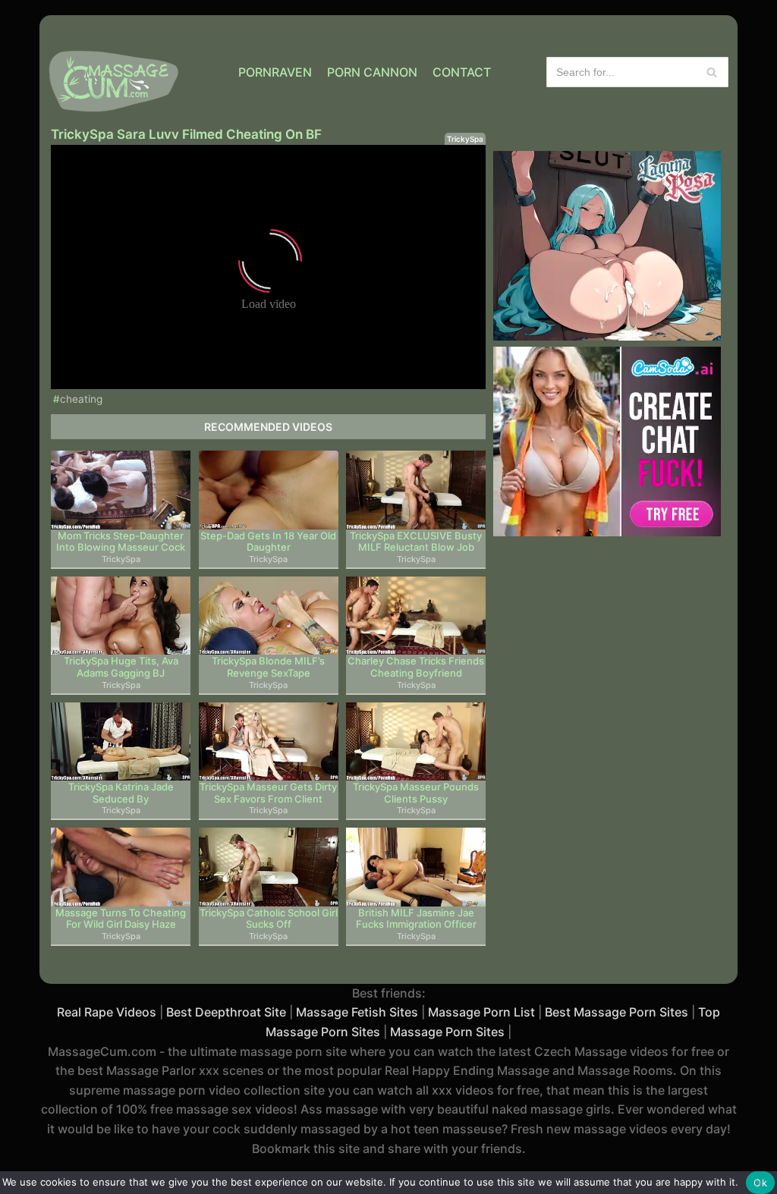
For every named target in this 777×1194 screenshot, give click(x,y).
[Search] (711, 72)
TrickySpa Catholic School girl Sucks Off (269, 919)
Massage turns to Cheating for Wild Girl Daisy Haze (120, 919)
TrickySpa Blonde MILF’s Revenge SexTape (268, 667)
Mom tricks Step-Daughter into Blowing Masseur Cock (120, 542)
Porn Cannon (372, 72)
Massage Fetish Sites (357, 1012)
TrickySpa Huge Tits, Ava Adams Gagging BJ (121, 667)
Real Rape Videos (106, 1012)
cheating (81, 399)
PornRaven (275, 72)
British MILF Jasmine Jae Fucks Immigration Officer (416, 919)
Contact (462, 72)
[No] (758, 1182)
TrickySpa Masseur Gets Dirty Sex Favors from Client (268, 793)
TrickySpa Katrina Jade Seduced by (121, 793)
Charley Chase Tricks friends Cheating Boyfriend (416, 667)
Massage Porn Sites (447, 1031)
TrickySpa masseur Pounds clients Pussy (416, 793)
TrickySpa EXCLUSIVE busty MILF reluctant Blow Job (416, 542)
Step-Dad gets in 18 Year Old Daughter (268, 542)
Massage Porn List (481, 1012)
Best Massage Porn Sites (616, 1012)
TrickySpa (465, 138)
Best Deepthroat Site (226, 1012)
